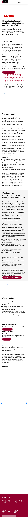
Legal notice (16, 512)
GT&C (3, 512)
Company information (6, 511)
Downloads (16, 510)
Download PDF (7, 329)
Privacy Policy (16, 511)
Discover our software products (12, 277)
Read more (5, 366)
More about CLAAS (9, 72)
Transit (18, 226)
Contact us (7, 339)
